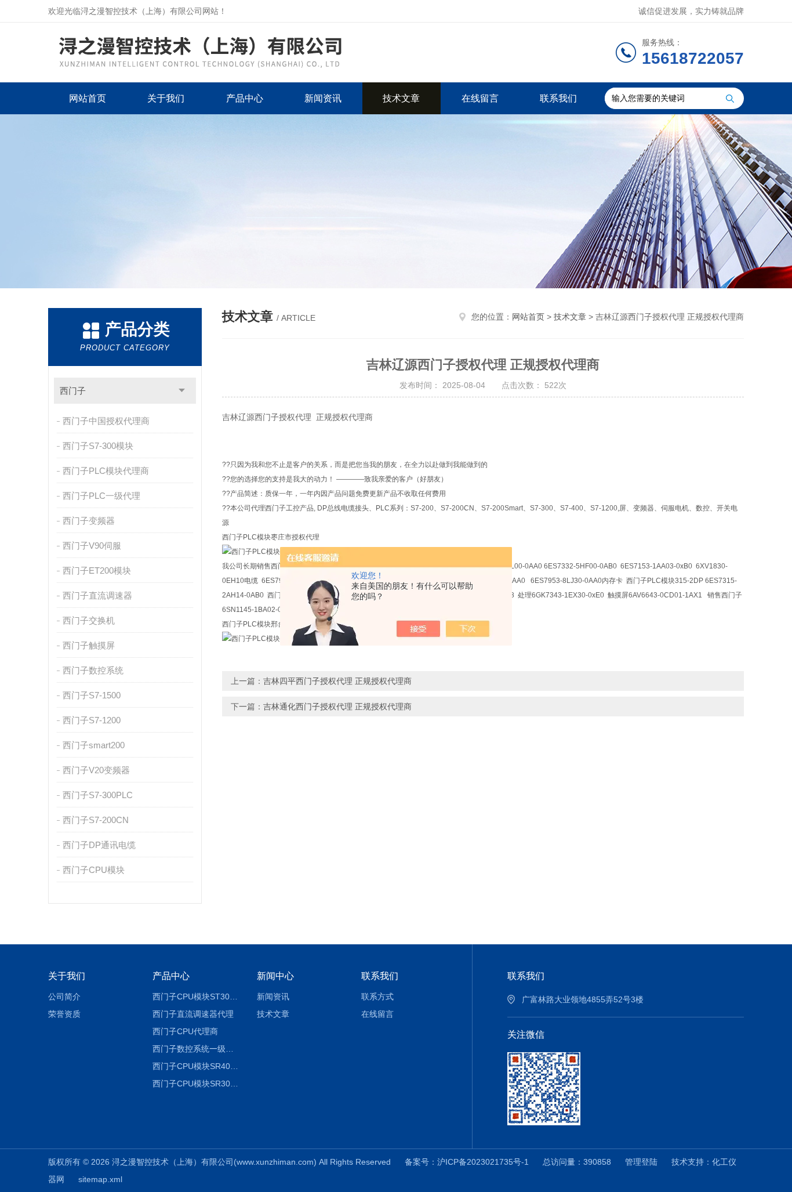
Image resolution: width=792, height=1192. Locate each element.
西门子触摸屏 (89, 645)
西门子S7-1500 (92, 695)
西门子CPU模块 (94, 870)
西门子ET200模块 (97, 570)
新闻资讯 (322, 98)
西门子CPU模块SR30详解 (196, 1083)
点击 (182, 391)
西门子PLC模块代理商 (106, 471)
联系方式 (377, 996)
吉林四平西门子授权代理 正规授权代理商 (337, 681)
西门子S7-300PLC (98, 795)
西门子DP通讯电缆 (99, 845)
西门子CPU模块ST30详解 (196, 996)
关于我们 (165, 98)
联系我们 (558, 98)
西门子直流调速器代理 (193, 1014)
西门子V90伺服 (92, 545)
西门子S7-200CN (96, 820)
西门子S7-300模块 (98, 446)
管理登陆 (641, 1161)
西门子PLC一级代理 (101, 496)
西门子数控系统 (93, 670)
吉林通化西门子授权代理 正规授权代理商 (337, 706)
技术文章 (401, 98)
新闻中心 (275, 976)
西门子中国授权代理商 (106, 421)
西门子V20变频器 (96, 770)
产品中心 (244, 98)
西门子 (73, 391)
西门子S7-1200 (92, 720)
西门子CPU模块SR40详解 (196, 1066)
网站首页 (87, 98)
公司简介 (64, 996)
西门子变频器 (89, 521)
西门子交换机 (89, 620)
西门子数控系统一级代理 (196, 1048)
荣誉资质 (64, 1014)
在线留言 (480, 98)
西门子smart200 (94, 745)
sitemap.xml (100, 1179)
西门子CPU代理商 (185, 1031)
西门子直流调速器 (97, 595)
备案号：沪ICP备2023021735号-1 (467, 1161)
